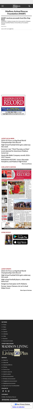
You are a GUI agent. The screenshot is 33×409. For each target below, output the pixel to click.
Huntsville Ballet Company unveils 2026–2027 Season (15, 156)
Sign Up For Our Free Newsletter (11, 385)
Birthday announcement (9, 378)
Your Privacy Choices (23, 404)
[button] (29, 6)
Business (5, 338)
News (4, 327)
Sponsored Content (8, 340)
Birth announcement (8, 376)
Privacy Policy (6, 399)
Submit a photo (7, 374)
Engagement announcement (10, 381)
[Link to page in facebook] (3, 391)
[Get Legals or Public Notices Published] (13, 114)
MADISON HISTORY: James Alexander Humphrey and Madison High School (15, 160)
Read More (3, 26)
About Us (5, 360)
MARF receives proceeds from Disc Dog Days (15, 19)
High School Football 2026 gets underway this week (16, 146)
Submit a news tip (7, 371)
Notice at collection (18, 407)
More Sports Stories (25, 290)
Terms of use (6, 369)
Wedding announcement (9, 383)
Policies (5, 367)
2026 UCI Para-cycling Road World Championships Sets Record (13, 141)
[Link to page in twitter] (6, 391)
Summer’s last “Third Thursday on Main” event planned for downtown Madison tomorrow (15, 151)
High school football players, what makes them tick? (15, 280)
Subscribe (5, 362)
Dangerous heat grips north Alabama (14, 284)
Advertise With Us (7, 364)
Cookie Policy (14, 399)
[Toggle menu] (3, 6)
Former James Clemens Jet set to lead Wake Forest (14, 287)
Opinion (5, 331)
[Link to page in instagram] (8, 391)
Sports (4, 329)
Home (4, 324)
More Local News (26, 163)
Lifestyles (5, 334)
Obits (4, 336)
